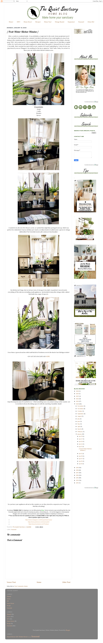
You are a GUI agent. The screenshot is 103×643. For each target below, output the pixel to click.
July (78, 419)
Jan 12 (81, 453)
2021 (77, 401)
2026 (77, 391)
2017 (77, 472)
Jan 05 (81, 461)
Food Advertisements (88, 101)
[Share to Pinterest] (42, 527)
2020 (77, 404)
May (78, 424)
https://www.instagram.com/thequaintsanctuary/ (38, 520)
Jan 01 (81, 463)
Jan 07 (81, 458)
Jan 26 (81, 441)
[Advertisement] (81, 43)
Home (39, 582)
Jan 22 (81, 444)
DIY (8, 601)
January (79, 434)
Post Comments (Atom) (21, 586)
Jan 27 (81, 439)
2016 (77, 475)
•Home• (11, 22)
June (78, 421)
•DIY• (18, 22)
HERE (48, 356)
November (80, 408)
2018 (77, 470)
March (79, 429)
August (79, 416)
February (80, 431)
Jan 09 (81, 456)
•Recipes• (38, 22)
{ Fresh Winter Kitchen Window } (85, 449)
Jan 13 (81, 446)
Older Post (66, 582)
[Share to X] (39, 527)
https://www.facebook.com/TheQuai (39, 524)
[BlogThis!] (37, 527)
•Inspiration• (71, 22)
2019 (77, 467)
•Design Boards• (59, 22)
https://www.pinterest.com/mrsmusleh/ (38, 522)
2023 (77, 396)
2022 (77, 398)
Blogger (68, 630)
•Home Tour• (48, 22)
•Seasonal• (81, 22)
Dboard (9, 596)
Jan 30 (81, 436)
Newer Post (11, 582)
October (79, 411)
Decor (8, 599)
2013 (77, 483)
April (78, 426)
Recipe (9, 605)
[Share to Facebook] (41, 527)
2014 (77, 480)
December (80, 406)
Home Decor (10, 603)
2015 (77, 478)
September (80, 414)
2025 (77, 393)
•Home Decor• (27, 22)
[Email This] (36, 527)
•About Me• (90, 22)
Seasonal (13, 529)
